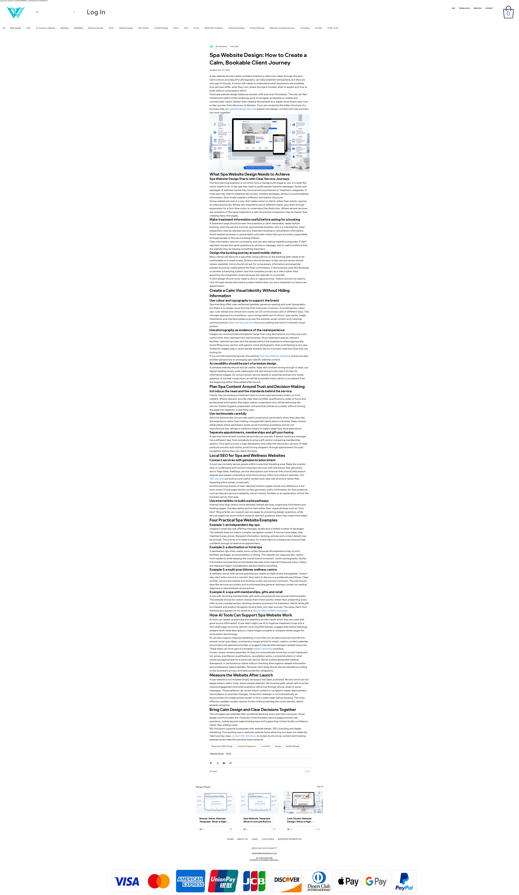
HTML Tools (332, 28)
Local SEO (265, 746)
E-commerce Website (45, 28)
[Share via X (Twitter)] (217, 763)
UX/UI (111, 28)
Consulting (305, 28)
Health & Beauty (293, 746)
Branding (65, 28)
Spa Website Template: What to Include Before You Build (257, 820)
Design (278, 746)
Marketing (78, 28)
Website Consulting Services (282, 28)
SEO (28, 28)
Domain (318, 28)
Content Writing (161, 28)
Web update (15, 28)
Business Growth (95, 28)
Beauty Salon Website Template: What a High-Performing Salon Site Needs (213, 820)
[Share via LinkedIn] (224, 763)
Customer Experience (246, 746)
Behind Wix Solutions (213, 28)
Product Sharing (257, 28)
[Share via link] (230, 763)
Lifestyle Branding (236, 28)
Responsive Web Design (222, 746)
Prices (176, 28)
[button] (508, 12)
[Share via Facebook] (210, 763)
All (4, 28)
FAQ (186, 28)
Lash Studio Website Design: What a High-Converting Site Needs (300, 820)
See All (320, 786)
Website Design (126, 28)
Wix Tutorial (143, 28)
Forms (196, 28)
